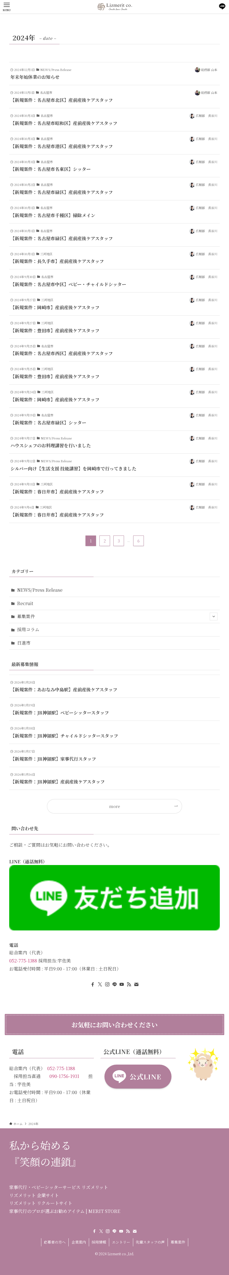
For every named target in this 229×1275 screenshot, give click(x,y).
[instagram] (107, 984)
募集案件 (26, 616)
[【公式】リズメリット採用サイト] (115, 6)
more (114, 806)
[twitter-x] (100, 984)
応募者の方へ (55, 1242)
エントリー (121, 1242)
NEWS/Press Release (40, 590)
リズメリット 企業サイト (34, 1195)
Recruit (25, 603)
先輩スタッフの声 (150, 1242)
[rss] (129, 984)
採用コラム (28, 629)
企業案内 (78, 1242)
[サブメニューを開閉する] (214, 616)
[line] (114, 984)
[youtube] (122, 984)
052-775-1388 (23, 960)
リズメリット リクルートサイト (40, 1203)
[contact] (136, 984)
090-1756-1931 (64, 1076)
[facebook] (93, 984)
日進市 (23, 643)
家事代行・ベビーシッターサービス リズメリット (58, 1187)
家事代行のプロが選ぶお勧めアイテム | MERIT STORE (64, 1211)
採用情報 (99, 1242)
